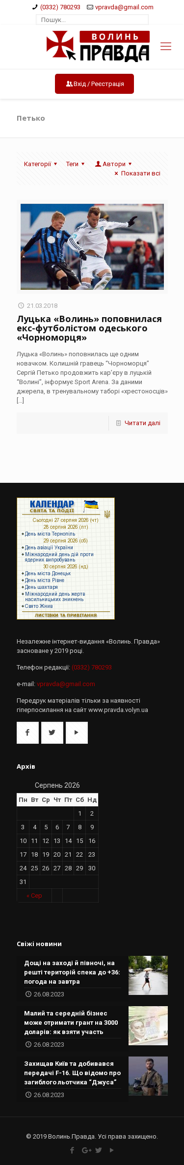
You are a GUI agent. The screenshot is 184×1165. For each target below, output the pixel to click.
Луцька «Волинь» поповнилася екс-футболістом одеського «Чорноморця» (89, 328)
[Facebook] (72, 1150)
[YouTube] (112, 1150)
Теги (72, 164)
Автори (114, 164)
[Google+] (85, 1150)
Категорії (37, 164)
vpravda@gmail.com (124, 7)
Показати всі (140, 173)
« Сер (34, 895)
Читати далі (142, 423)
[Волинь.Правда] (92, 47)
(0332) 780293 (60, 7)
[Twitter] (99, 1150)
